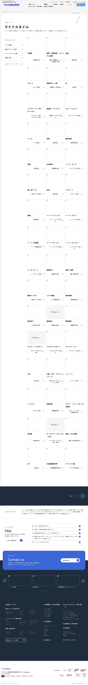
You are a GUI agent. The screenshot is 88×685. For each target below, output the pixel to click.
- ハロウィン (21, 624)
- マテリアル (21, 614)
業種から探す (8, 57)
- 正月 (7, 620)
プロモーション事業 (48, 612)
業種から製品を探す (10, 628)
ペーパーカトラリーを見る (74, 247)
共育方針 (65, 635)
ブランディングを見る (74, 351)
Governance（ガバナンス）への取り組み (71, 619)
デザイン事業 (46, 613)
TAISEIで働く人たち (67, 632)
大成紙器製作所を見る (55, 468)
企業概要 (46, 630)
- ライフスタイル (32, 632)
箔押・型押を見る (74, 274)
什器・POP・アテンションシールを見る (55, 381)
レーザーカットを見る (36, 274)
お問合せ (79, 4)
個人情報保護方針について (81, 683)
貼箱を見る (74, 60)
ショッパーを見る (74, 380)
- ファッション (22, 630)
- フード (31, 630)
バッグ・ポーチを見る (74, 168)
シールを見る (36, 142)
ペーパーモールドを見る (55, 247)
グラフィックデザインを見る (36, 351)
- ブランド (8, 614)
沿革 (45, 632)
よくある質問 (74, 1)
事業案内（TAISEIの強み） (53, 604)
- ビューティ (8, 630)
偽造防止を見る (55, 325)
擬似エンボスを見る (36, 299)
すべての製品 (8, 45)
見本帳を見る (36, 440)
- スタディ (21, 634)
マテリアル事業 (47, 615)
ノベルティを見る (36, 410)
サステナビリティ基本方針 (68, 612)
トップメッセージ (66, 610)
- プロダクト (21, 611)
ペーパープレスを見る (74, 219)
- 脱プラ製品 (31, 611)
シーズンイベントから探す (11, 53)
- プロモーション (32, 612)
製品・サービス (11, 604)
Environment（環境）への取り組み (70, 615)
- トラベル (8, 634)
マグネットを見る (74, 194)
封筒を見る (36, 168)
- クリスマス (31, 624)
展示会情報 (67, 1)
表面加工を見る (55, 274)
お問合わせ (64, 513)
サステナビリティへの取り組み (73, 606)
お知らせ (61, 1)
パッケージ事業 (47, 608)
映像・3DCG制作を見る (74, 440)
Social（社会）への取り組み (69, 617)
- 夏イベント (8, 624)
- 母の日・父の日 (32, 622)
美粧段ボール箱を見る (55, 87)
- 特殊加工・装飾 (9, 612)
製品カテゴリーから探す (11, 49)
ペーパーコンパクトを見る (55, 220)
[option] (19, 581)
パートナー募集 (82, 2)
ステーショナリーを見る (74, 115)
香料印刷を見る (74, 299)
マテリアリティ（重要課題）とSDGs (70, 614)
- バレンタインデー (22, 620)
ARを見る (36, 468)
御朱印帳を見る (74, 142)
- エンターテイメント (23, 632)
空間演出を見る (55, 410)
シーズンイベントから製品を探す (14, 618)
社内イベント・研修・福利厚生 (69, 633)
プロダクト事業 (47, 610)
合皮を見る (55, 194)
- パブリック (31, 634)
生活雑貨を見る (55, 168)
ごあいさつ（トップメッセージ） (50, 625)
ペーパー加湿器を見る (36, 247)
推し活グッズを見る (36, 194)
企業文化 (67, 628)
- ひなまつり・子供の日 (34, 620)
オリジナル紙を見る (74, 468)
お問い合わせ (66, 560)
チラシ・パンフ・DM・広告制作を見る (74, 411)
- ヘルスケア (8, 632)
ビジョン (46, 628)
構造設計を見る (74, 325)
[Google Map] (26, 672)
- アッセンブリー (32, 614)
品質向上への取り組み (48, 6)
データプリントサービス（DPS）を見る (55, 441)
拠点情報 (46, 635)
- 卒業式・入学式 (22, 622)
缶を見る (74, 87)
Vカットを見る (36, 87)
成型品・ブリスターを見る (55, 116)
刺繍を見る (36, 219)
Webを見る (36, 380)
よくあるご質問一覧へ (11, 540)
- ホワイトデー (9, 622)
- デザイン (21, 612)
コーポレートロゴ (54, 1)
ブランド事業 (46, 617)
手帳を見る (55, 142)
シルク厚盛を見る (55, 299)
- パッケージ (8, 611)
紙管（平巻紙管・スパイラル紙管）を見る (55, 60)
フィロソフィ (46, 627)
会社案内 (48, 621)
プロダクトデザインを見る (55, 351)
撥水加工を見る (36, 325)
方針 (45, 633)
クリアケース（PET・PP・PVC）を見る (36, 116)
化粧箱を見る (36, 60)
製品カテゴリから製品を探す (12, 608)
